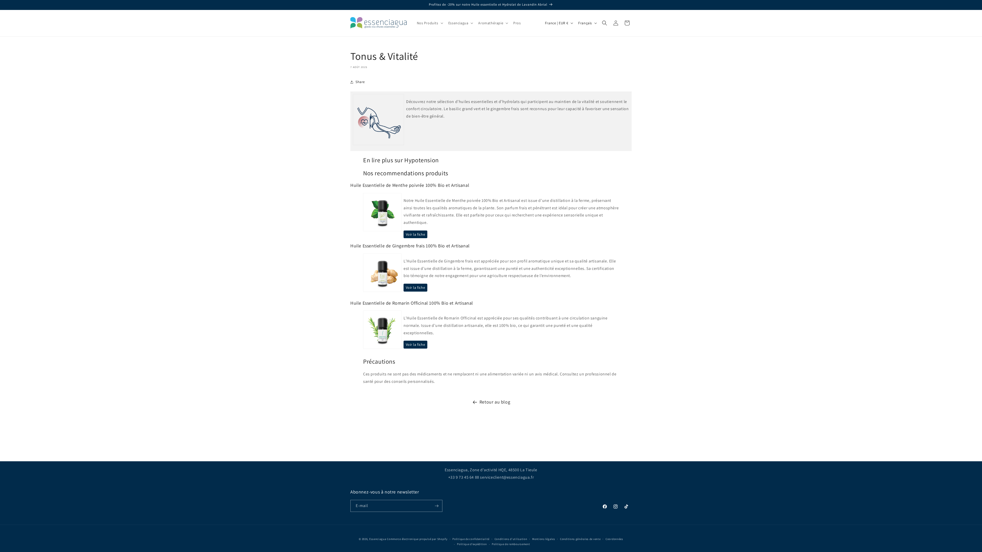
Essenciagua (377, 539)
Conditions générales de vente (580, 539)
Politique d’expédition (472, 544)
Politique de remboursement (511, 544)
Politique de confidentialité (470, 539)
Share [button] (360, 81)
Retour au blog (494, 402)
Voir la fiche (415, 234)
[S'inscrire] (436, 506)
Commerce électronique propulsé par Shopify (417, 539)
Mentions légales (543, 539)
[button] (429, 23)
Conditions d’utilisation (511, 539)
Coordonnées (614, 539)
